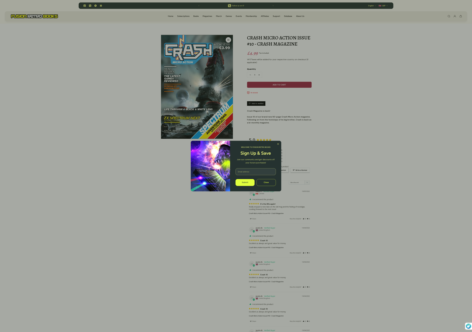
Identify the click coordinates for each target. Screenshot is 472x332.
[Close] (278, 144)
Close (266, 182)
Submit (245, 182)
